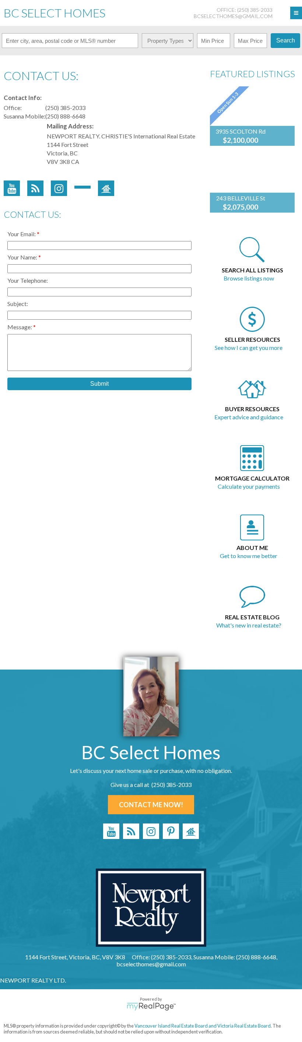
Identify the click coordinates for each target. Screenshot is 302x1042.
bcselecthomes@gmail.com (233, 16)
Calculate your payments (249, 486)
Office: (13, 107)
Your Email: (22, 233)
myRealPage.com (151, 1006)
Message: (20, 326)
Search (285, 40)
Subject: (17, 303)
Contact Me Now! (151, 805)
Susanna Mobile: (24, 116)
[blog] (131, 831)
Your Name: (22, 257)
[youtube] (111, 831)
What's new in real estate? (248, 625)
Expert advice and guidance (248, 416)
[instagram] (151, 831)
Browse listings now (249, 278)
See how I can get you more (248, 347)
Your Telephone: (27, 280)
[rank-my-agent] (191, 831)
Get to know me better (248, 555)
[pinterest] (171, 831)
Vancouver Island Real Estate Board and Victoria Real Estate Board (202, 1026)
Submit (99, 384)
